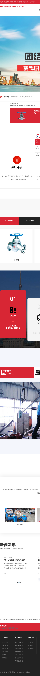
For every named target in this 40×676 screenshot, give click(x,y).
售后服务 (5, 645)
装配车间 (20, 524)
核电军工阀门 (9, 221)
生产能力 (5, 652)
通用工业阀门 (19, 658)
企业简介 (5, 642)
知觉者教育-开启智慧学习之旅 (12, 7)
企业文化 (5, 648)
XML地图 (21, 672)
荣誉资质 (5, 658)
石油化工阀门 (19, 648)
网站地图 (32, 2)
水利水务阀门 (19, 652)
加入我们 (5, 655)
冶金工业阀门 (19, 655)
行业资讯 (30, 645)
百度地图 (27, 672)
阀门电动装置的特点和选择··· (15, 560)
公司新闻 (30, 642)
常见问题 (30, 648)
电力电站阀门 (29, 221)
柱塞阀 (16, 260)
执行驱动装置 (19, 661)
